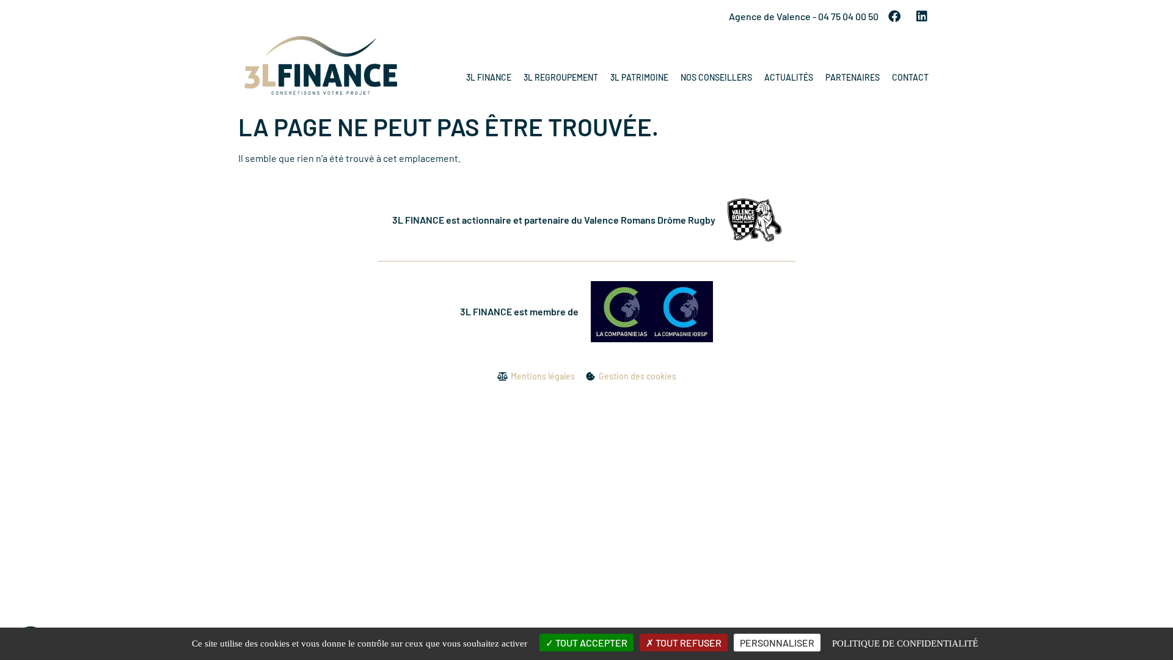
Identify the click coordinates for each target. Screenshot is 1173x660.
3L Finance (488, 77)
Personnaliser (777, 642)
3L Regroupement (561, 77)
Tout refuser (688, 642)
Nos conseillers (716, 77)
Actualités (788, 77)
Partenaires (852, 77)
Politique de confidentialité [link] (905, 643)
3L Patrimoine (639, 77)
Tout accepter (590, 642)
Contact (910, 77)
